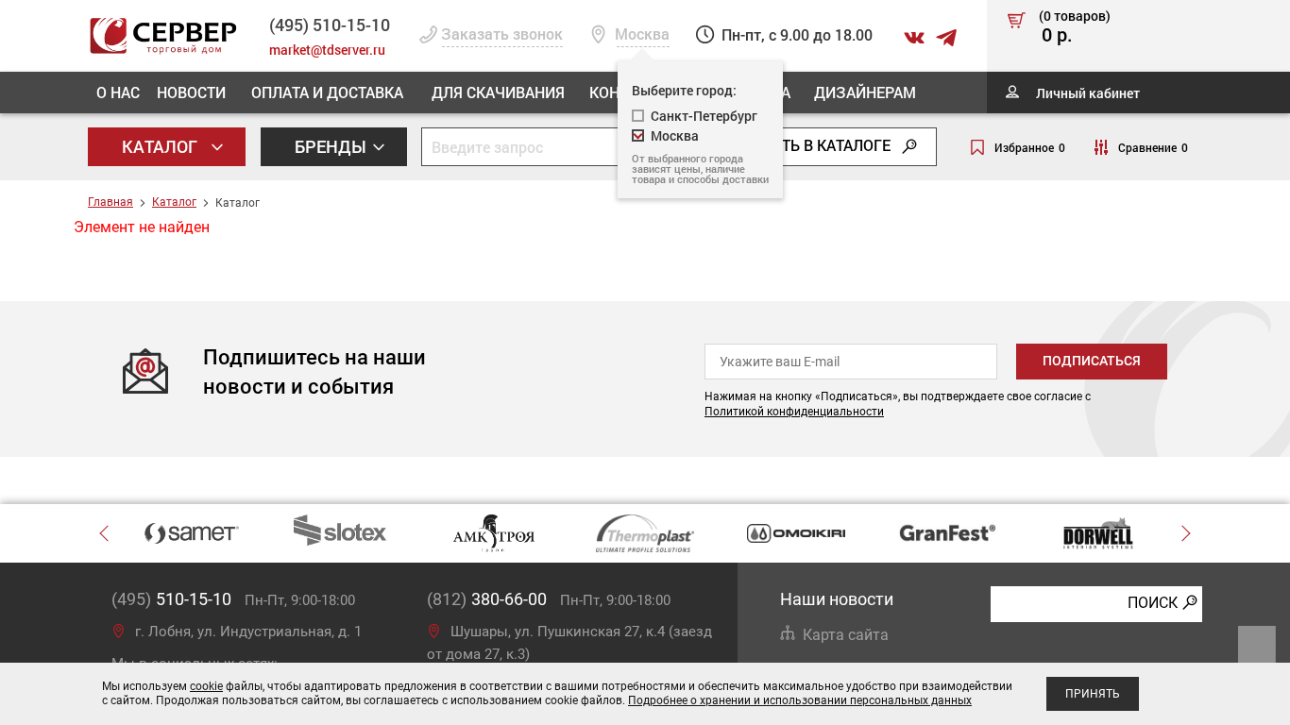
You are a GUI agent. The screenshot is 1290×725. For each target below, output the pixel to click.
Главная (110, 202)
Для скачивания (498, 92)
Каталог (161, 146)
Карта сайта (846, 635)
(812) (487, 599)
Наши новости (836, 599)
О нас (118, 92)
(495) (171, 599)
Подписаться (1092, 360)
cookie (206, 686)
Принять (1092, 693)
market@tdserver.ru (327, 50)
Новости (191, 92)
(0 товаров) (1075, 27)
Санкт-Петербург (704, 116)
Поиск (1153, 603)
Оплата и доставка (327, 92)
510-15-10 (329, 24)
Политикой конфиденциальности (794, 411)
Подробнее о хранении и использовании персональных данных (800, 700)
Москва (675, 135)
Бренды (332, 146)
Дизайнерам (865, 92)
